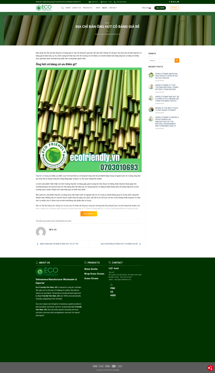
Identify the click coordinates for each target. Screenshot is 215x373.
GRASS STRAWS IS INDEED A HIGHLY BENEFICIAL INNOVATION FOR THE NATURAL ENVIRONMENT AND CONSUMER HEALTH (167, 121)
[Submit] (177, 60)
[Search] (62, 8)
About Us (76, 8)
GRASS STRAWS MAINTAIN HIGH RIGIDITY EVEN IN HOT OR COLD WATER (166, 76)
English (145, 8)
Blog (104, 8)
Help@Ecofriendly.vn (122, 279)
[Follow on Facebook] (169, 2)
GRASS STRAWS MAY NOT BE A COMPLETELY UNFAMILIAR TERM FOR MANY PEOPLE (167, 99)
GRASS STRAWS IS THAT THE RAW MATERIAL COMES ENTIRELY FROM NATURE (166, 87)
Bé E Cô (117, 34)
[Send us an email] (173, 2)
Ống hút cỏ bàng (42, 176)
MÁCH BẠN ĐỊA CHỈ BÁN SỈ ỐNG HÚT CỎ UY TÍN (58, 244)
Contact (113, 8)
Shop (98, 8)
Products (87, 8)
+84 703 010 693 (126, 277)
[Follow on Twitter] (171, 2)
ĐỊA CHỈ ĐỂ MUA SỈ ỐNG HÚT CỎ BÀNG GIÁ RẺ (119, 244)
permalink (68, 221)
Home (68, 8)
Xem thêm (88, 214)
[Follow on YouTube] (178, 2)
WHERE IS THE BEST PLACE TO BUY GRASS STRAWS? (166, 109)
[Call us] (176, 2)
